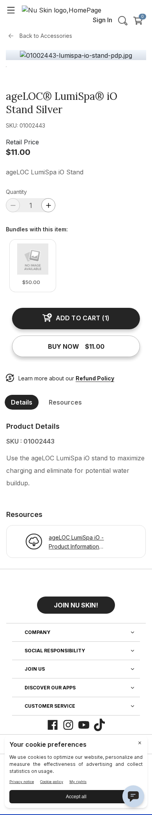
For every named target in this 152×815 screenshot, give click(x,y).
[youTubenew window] (84, 725)
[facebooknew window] (52, 725)
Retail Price (22, 142)
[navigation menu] (11, 9)
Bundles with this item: (37, 229)
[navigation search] (122, 20)
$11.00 (18, 152)
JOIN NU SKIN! (76, 605)
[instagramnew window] (68, 725)
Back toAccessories (45, 35)
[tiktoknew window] (99, 725)
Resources (65, 402)
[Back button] (12, 36)
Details (21, 402)
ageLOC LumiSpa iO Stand (44, 172)
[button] (76, 602)
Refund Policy (95, 378)
